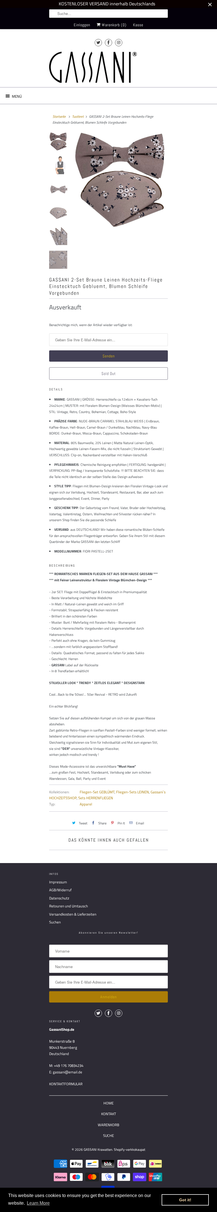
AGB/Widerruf (60, 890)
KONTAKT (108, 1114)
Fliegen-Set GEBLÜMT (97, 792)
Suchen (55, 922)
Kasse (138, 24)
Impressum (58, 882)
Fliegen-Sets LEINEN (132, 792)
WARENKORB (108, 1125)
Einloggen (82, 24)
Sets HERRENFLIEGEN (95, 798)
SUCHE (108, 1135)
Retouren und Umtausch (68, 906)
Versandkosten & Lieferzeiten (72, 914)
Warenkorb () (114, 24)
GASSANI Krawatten (98, 1149)
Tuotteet (78, 116)
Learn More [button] (38, 1203)
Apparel (86, 804)
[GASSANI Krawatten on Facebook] (108, 42)
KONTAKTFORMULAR (66, 1084)
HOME (108, 1103)
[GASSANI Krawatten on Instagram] (118, 42)
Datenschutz (59, 898)
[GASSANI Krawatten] (93, 67)
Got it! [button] (185, 1200)
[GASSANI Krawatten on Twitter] (98, 42)
